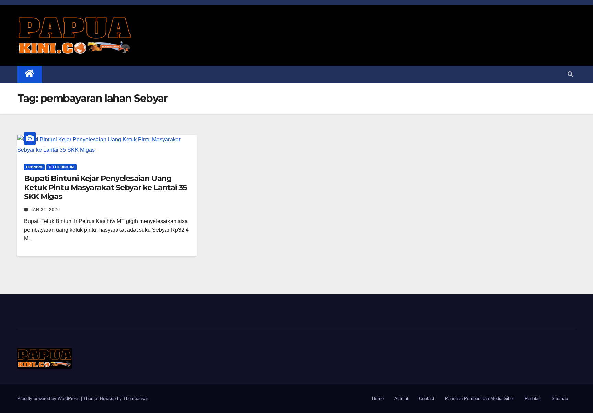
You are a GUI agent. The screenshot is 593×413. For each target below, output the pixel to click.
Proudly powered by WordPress (49, 398)
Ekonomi (34, 167)
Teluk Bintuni (61, 167)
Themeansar (135, 398)
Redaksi (533, 398)
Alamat (401, 398)
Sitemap (559, 398)
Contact (426, 398)
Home (378, 398)
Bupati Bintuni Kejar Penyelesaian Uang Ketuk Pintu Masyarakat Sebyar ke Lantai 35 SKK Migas (105, 187)
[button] (570, 74)
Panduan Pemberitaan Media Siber (479, 398)
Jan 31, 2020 (45, 209)
